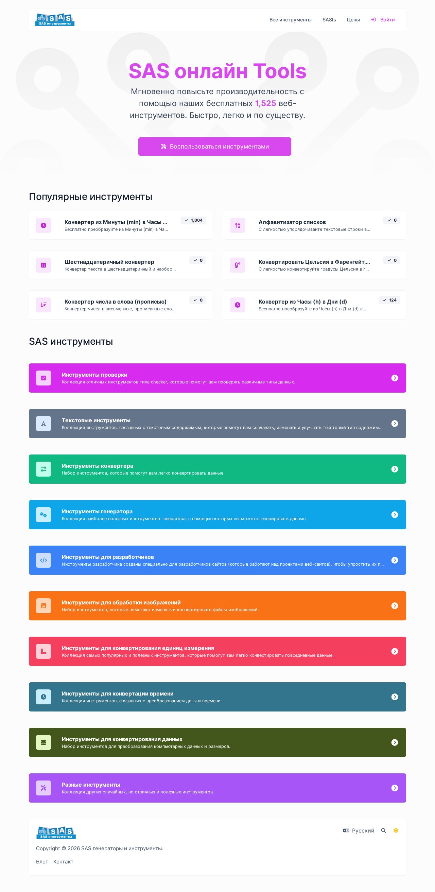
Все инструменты (290, 19)
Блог (42, 861)
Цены (353, 19)
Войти (387, 19)
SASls (329, 19)
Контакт (63, 861)
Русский (362, 830)
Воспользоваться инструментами (218, 146)
